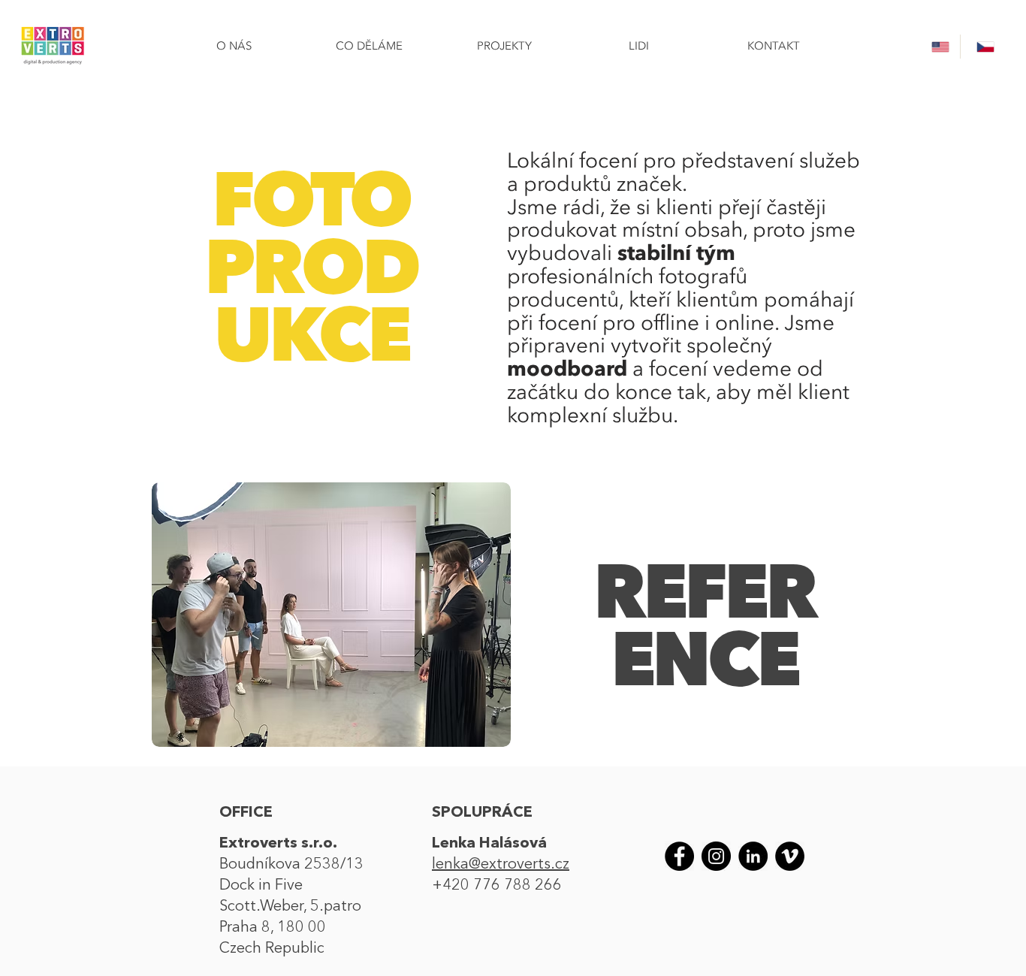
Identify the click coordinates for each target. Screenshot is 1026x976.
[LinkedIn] (753, 856)
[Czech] (982, 47)
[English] (938, 47)
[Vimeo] (789, 856)
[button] (331, 615)
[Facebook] (679, 856)
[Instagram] (716, 856)
